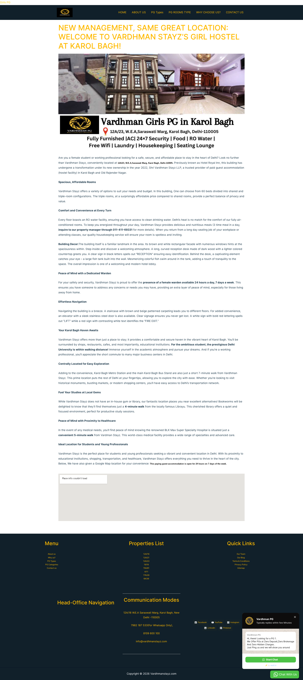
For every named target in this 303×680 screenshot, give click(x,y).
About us (52, 554)
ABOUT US (139, 12)
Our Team (241, 554)
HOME (122, 12)
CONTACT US (235, 12)
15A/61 (146, 568)
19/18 (146, 564)
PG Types (157, 12)
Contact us (51, 568)
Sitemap (241, 568)
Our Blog (241, 557)
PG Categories (51, 564)
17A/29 (146, 575)
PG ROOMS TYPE (180, 12)
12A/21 (146, 557)
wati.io (273, 665)
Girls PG (5, 2)
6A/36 (146, 578)
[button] (270, 659)
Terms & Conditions (241, 561)
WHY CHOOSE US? (208, 12)
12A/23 (146, 561)
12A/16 (146, 554)
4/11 (146, 571)
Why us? (51, 557)
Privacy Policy (241, 564)
